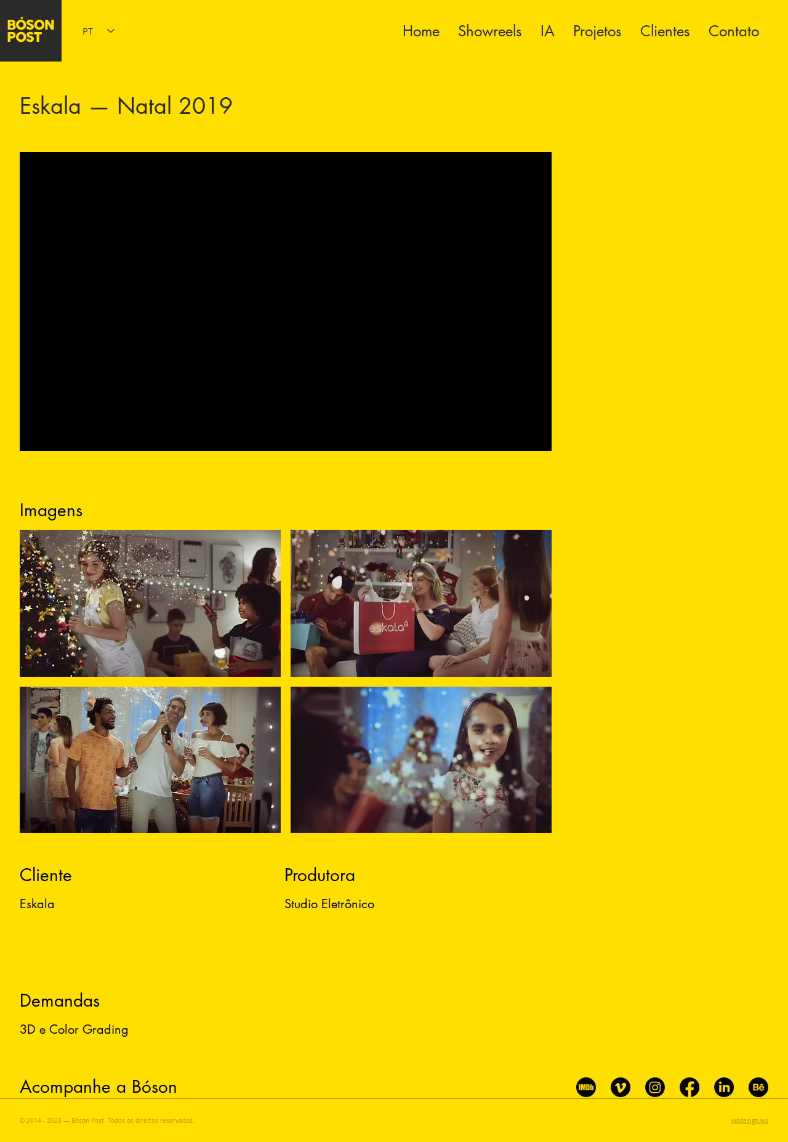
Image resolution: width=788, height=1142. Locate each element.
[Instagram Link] (655, 1087)
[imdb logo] (586, 1087)
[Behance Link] (758, 1087)
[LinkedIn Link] (724, 1087)
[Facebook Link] (689, 1087)
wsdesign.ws (749, 1121)
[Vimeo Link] (620, 1087)
